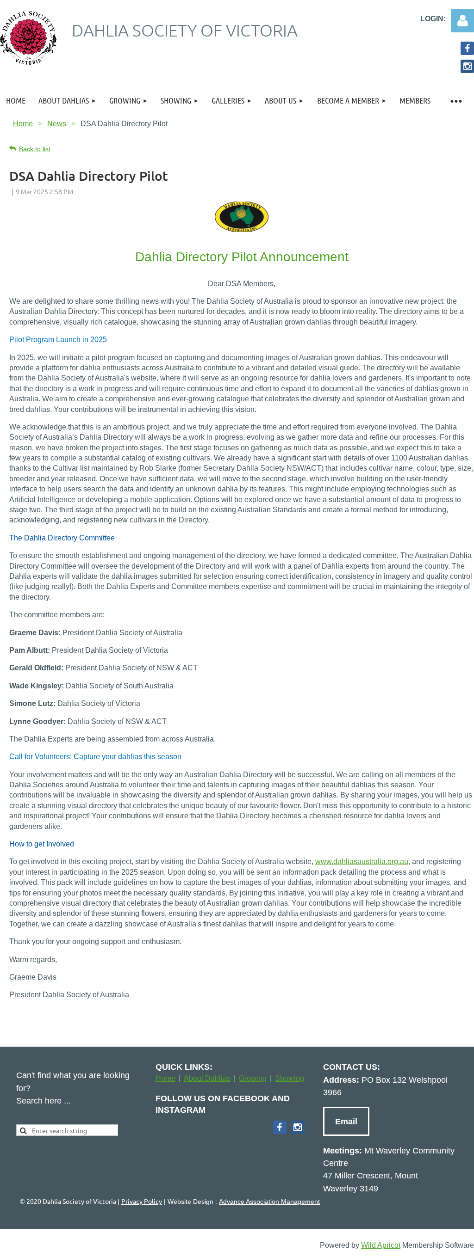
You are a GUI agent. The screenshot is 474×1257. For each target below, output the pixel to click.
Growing (253, 1078)
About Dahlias (207, 1078)
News (56, 124)
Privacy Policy (141, 1201)
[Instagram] (467, 66)
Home (23, 124)
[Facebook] (467, 48)
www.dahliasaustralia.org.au (361, 861)
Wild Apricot (380, 1245)
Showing (289, 1078)
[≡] (455, 100)
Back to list (34, 149)
